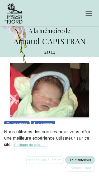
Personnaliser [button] (80, 168)
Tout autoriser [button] (80, 160)
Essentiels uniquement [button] (44, 160)
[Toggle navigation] (88, 13)
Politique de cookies (30, 145)
